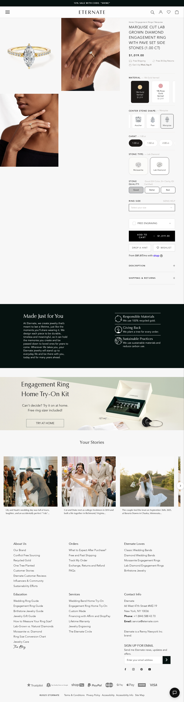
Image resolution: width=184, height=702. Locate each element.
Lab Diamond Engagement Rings (144, 565)
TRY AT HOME (45, 423)
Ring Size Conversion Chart (29, 636)
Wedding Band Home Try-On (86, 601)
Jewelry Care (21, 642)
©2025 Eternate (49, 695)
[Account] (160, 12)
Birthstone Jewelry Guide (28, 611)
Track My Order (78, 560)
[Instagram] (133, 669)
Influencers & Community (28, 581)
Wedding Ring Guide (26, 601)
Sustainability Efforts (25, 586)
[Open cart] (177, 12)
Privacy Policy (93, 695)
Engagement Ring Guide (28, 606)
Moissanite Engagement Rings (142, 560)
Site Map (139, 695)
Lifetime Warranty (79, 621)
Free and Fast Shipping (82, 555)
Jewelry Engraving (80, 626)
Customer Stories (23, 570)
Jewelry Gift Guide (24, 616)
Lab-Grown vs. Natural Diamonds (33, 626)
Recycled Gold (22, 560)
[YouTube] (149, 669)
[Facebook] (125, 669)
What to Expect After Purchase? (87, 550)
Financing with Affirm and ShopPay (89, 616)
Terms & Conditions (74, 695)
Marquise (159, 22)
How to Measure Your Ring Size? (32, 621)
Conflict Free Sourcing (26, 555)
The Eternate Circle (80, 631)
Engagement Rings (144, 22)
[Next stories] (180, 485)
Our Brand (19, 550)
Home (131, 22)
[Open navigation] (7, 12)
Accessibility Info (124, 695)
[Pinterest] (141, 669)
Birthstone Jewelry (135, 570)
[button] (175, 693)
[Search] (153, 12)
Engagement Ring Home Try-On (88, 606)
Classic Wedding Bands (138, 550)
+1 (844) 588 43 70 (145, 616)
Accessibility (108, 695)
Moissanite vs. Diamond (27, 631)
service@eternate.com (145, 621)
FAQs (72, 570)
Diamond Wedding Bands (139, 555)
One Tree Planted (23, 565)
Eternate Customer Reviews (29, 576)
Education (20, 594)
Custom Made (77, 611)
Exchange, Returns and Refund (87, 565)
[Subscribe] (167, 660)
